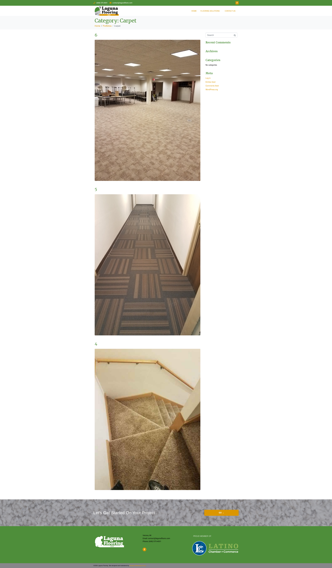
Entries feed (210, 82)
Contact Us (230, 11)
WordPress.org (212, 89)
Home (194, 11)
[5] (147, 264)
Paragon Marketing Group (137, 565)
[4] (147, 419)
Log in (208, 78)
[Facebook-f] (237, 2)
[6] (147, 110)
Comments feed (212, 85)
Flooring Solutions (210, 11)
